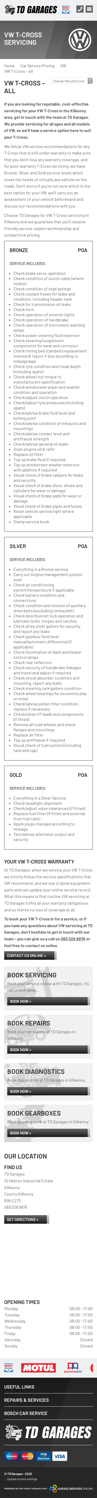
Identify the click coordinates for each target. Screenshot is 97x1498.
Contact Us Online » (26, 955)
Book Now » (20, 1001)
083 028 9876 (73, 938)
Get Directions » (23, 1219)
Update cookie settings (22, 1479)
